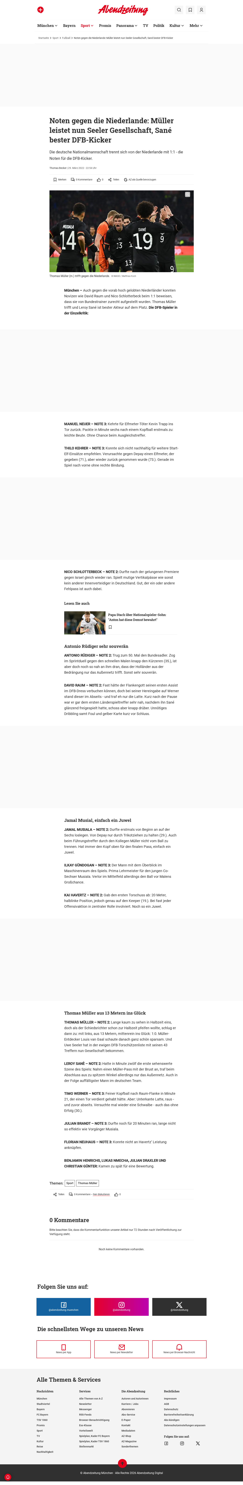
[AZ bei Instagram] (182, 1443)
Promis (105, 25)
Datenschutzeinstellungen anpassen (184, 1425)
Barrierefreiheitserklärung (179, 1414)
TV (145, 25)
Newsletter (85, 1404)
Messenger (85, 1409)
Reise (40, 1446)
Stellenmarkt (86, 1446)
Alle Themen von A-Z (91, 1398)
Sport (85, 25)
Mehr (194, 25)
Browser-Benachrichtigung (94, 1420)
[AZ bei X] (198, 1443)
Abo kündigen (171, 1420)
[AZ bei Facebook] (166, 1443)
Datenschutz (171, 1409)
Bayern (69, 25)
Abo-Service (128, 1414)
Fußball (66, 38)
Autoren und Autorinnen (135, 1398)
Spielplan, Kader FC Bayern (94, 1436)
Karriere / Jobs (130, 1404)
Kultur (175, 25)
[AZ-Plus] (40, 10)
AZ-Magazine (129, 1441)
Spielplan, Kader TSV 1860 (94, 1441)
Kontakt (126, 1425)
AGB (166, 1404)
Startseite (43, 38)
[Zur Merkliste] (190, 10)
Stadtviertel (43, 1404)
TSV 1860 (42, 1420)
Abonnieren (128, 1409)
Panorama (125, 25)
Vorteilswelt (86, 1430)
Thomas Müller (87, 1183)
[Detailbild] (187, 194)
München (45, 25)
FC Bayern (42, 1414)
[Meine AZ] (201, 10)
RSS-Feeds (85, 1414)
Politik (158, 25)
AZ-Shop (126, 1436)
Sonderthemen (130, 1446)
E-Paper (126, 1420)
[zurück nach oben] (122, 1465)
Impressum (170, 1398)
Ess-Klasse (85, 1425)
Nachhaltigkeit (45, 1451)
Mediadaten (128, 1430)
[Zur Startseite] (123, 15)
